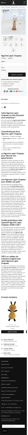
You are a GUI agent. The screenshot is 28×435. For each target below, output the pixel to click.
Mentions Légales (5, 384)
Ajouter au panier (17, 75)
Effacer (2, 67)
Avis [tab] (3, 107)
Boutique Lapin (5, 364)
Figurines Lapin (14, 7)
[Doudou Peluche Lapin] (12, 312)
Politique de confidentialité (8, 380)
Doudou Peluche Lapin (12, 326)
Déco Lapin (7, 7)
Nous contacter (5, 371)
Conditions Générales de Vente (9, 387)
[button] (23, 11)
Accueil (2, 7)
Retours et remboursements (8, 391)
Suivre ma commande (7, 367)
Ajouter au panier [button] (12, 331)
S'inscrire (5, 430)
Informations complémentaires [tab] (10, 103)
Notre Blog (4, 374)
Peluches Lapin (12, 324)
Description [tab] (4, 99)
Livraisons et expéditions (7, 394)
